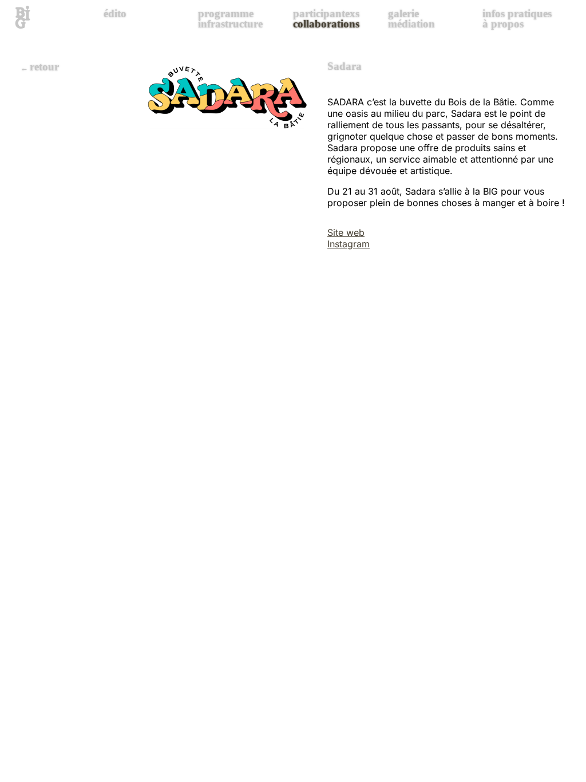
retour (44, 67)
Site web (346, 232)
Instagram (348, 244)
